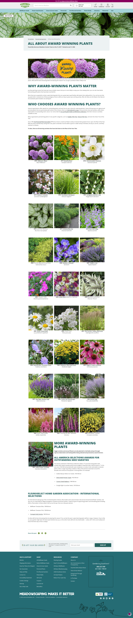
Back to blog (8, 15)
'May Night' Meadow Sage (42, 399)
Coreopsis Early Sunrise (36, 514)
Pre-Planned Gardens (42, 572)
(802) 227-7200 (101, 566)
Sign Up (103, 545)
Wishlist (22, 560)
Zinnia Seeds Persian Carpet (63, 477)
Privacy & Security (40, 597)
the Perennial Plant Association (42, 122)
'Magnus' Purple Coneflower (93, 365)
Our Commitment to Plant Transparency (77, 564)
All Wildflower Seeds (42, 560)
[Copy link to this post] (39, 533)
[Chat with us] (129, 614)
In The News (74, 578)
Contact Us (22, 575)
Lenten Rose (62, 297)
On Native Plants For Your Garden (70, 1)
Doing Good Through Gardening (76, 574)
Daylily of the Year (72, 117)
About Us (73, 560)
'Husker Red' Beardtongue (68, 399)
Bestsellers (39, 586)
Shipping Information (25, 563)
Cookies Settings (24, 580)
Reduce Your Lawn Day (60, 578)
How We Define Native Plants (78, 567)
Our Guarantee (24, 569)
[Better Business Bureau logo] (108, 594)
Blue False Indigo (93, 229)
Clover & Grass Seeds (42, 566)
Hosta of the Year (82, 117)
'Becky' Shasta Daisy (42, 331)
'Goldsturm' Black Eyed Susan (68, 365)
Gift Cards (39, 578)
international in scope (73, 110)
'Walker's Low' (94, 263)
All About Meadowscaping (60, 569)
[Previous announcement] (20, 1)
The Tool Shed (31, 39)
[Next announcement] (112, 1)
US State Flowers (58, 575)
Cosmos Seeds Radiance (62, 481)
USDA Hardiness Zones (60, 572)
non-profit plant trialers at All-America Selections (73, 112)
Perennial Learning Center (40, 39)
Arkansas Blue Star (68, 229)
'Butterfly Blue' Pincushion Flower (42, 365)
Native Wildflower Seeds (43, 563)
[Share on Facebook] (42, 533)
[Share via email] (45, 533)
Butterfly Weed (68, 161)
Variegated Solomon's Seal (94, 195)
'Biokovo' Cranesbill (42, 195)
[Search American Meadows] (70, 5)
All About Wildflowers (59, 566)
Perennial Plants (41, 569)
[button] (112, 5)
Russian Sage (93, 399)
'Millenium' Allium (42, 161)
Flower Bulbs (40, 575)
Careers (73, 581)
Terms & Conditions (50, 597)
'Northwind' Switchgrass (68, 195)
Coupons (39, 580)
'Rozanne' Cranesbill (68, 263)
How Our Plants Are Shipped (27, 566)
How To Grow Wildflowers (60, 563)
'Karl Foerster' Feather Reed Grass (94, 331)
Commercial (40, 583)
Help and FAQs (23, 572)
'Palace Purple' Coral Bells (42, 467)
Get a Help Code (24, 586)
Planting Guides (58, 560)
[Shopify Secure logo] (99, 594)
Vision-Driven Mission (76, 570)
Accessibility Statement (26, 578)
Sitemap (22, 583)
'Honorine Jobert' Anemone (93, 161)
